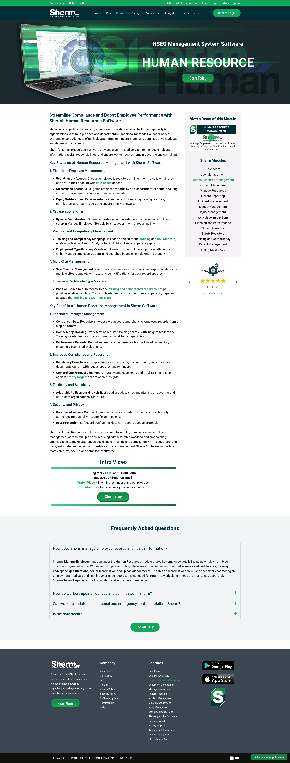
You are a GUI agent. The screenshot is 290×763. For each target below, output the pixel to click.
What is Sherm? (116, 13)
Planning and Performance (213, 223)
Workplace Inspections (213, 217)
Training (145, 239)
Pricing (135, 13)
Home (97, 13)
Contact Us (188, 13)
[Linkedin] (232, 758)
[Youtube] (237, 758)
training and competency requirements (135, 289)
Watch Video (86, 482)
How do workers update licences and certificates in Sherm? (102, 593)
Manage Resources (213, 190)
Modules (150, 13)
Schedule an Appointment (269, 757)
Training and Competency (213, 239)
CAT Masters (166, 239)
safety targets (77, 377)
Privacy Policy (107, 689)
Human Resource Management (213, 180)
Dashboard (213, 169)
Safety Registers (213, 233)
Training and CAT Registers (92, 297)
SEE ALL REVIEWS (213, 293)
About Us (105, 671)
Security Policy (108, 693)
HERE (108, 473)
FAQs (103, 680)
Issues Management (213, 206)
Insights (170, 13)
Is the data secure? (68, 614)
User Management (213, 174)
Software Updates (110, 698)
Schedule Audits (213, 228)
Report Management (213, 244)
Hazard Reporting (213, 196)
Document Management (213, 185)
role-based (104, 183)
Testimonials (107, 703)
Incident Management (213, 201)
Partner (104, 684)
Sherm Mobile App (213, 249)
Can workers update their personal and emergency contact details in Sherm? (116, 604)
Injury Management (213, 212)
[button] (213, 138)
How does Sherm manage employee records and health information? (110, 548)
